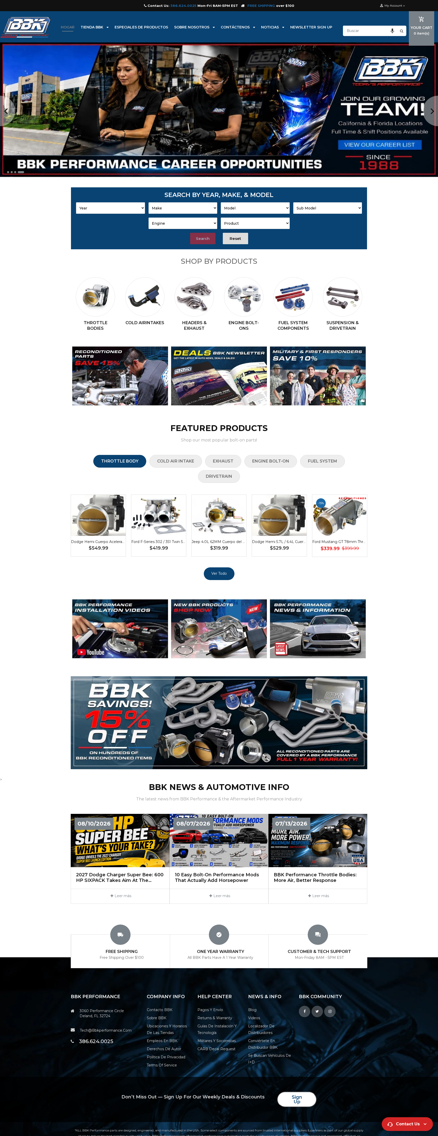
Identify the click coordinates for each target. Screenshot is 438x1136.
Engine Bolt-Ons (244, 325)
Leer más (123, 896)
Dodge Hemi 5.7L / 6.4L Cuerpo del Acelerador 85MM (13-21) (305, 541)
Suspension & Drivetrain (342, 325)
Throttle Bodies (95, 325)
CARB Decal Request (216, 1049)
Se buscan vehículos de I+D (269, 1058)
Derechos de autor (164, 1049)
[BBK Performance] (120, 376)
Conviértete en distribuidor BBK (263, 1044)
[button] (392, 30)
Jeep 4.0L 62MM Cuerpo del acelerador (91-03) (233, 541)
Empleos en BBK (162, 1041)
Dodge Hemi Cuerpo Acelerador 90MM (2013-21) (114, 541)
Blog (252, 1010)
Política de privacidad (166, 1057)
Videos (254, 1018)
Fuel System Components (293, 325)
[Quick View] (113, 531)
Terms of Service (162, 1065)
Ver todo (219, 573)
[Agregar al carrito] (98, 531)
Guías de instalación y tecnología (217, 1029)
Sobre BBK (156, 1018)
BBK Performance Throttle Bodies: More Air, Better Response (315, 877)
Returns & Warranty (214, 1018)
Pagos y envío (210, 1010)
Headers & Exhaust (194, 325)
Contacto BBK (159, 1010)
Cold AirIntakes (144, 322)
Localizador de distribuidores (261, 1029)
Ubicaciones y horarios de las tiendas (167, 1029)
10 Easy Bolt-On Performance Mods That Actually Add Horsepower (217, 877)
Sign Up (297, 1099)
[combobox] (371, 31)
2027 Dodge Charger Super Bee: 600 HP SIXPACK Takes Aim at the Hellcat (119, 877)
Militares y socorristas (216, 1041)
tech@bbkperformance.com (106, 1030)
